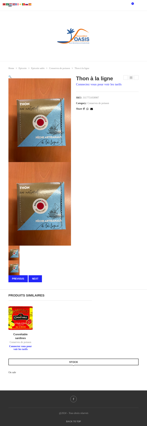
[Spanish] (30, 4)
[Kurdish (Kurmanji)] (20, 4)
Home (11, 68)
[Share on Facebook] (84, 109)
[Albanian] (4, 4)
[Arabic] (7, 4)
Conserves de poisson (59, 68)
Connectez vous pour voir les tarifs (99, 84)
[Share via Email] (91, 109)
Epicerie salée (38, 68)
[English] (14, 4)
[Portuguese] (23, 4)
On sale (12, 372)
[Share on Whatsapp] (87, 109)
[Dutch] (10, 4)
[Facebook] (73, 399)
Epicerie (23, 68)
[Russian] (27, 4)
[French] (17, 4)
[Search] (137, 5)
